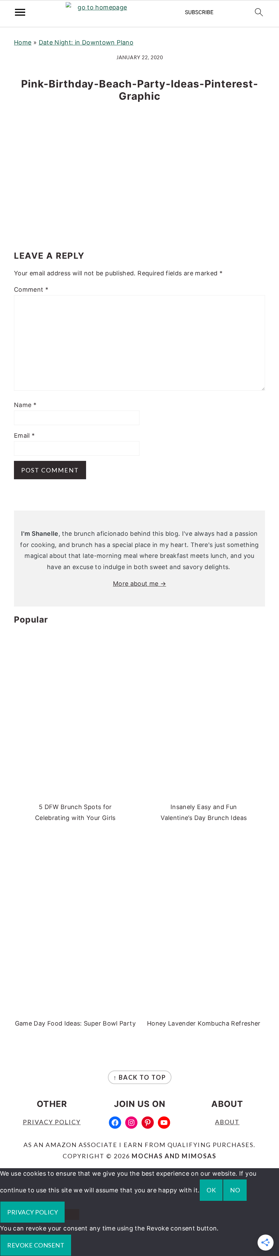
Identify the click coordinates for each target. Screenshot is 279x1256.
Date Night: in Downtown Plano (86, 42)
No (235, 1190)
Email (24, 435)
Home (22, 42)
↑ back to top (139, 1077)
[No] (72, 1214)
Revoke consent (35, 1245)
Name (25, 404)
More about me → (139, 583)
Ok (211, 1190)
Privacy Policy (52, 1122)
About (227, 1122)
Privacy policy (32, 1212)
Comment (31, 289)
